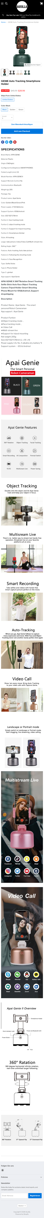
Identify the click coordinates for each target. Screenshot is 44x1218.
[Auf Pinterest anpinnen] (14, 142)
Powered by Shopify (22, 1214)
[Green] (21, 112)
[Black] (4, 112)
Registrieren (35, 1196)
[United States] (8, 102)
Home (3, 22)
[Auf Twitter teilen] (6, 142)
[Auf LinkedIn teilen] (10, 142)
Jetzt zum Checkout (22, 131)
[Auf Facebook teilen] (2, 142)
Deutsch (21, 1206)
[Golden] (12, 112)
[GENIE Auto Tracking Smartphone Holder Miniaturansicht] (4, 72)
